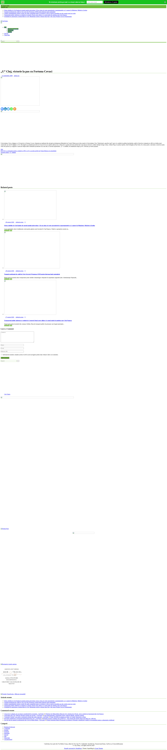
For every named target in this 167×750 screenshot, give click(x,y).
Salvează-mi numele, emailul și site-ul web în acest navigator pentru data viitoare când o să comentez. (30, 354)
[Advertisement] (83, 56)
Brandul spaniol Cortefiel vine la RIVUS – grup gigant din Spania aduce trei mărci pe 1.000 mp (69, 718)
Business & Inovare (13, 29)
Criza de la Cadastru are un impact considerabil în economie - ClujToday (24, 714)
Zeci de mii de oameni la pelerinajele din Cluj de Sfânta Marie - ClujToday (24, 720)
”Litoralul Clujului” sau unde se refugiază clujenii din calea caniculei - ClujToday (26, 717)
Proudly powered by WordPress (73, 748)
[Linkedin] (5, 108)
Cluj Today (7, 394)
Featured (6, 731)
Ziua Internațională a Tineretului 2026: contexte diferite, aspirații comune (64, 715)
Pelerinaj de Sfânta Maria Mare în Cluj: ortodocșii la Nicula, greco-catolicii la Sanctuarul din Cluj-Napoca (75, 714)
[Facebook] (2, 108)
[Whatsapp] (11, 108)
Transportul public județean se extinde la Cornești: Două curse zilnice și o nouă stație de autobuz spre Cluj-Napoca (35, 15)
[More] (15, 108)
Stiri (5, 27)
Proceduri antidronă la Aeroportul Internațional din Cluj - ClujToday (22, 718)
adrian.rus (16, 75)
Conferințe (10, 30)
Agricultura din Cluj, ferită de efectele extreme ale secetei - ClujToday (23, 715)
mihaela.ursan (19, 222)
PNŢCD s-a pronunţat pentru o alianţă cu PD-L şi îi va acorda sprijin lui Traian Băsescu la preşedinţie (28, 151)
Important (6, 230)
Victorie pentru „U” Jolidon (8, 152)
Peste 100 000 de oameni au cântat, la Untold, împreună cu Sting (68, 717)
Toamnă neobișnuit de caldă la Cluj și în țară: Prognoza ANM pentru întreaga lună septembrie (29, 12)
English (10, 32)
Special (6, 33)
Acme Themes (99, 748)
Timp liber (7, 35)
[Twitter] (8, 108)
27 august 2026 (9, 317)
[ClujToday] (1, 24)
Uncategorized (8, 739)
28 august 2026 (9, 222)
